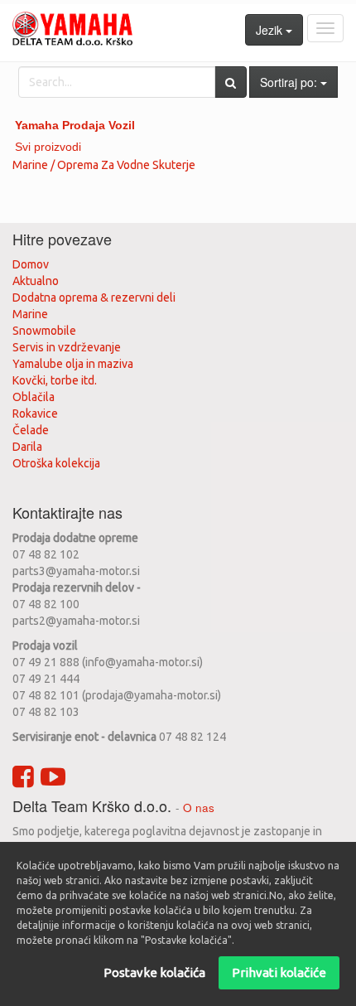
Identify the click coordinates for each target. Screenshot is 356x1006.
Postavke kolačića (154, 972)
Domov (30, 264)
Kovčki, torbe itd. (54, 380)
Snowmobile (44, 330)
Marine (30, 314)
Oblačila (33, 397)
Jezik (271, 30)
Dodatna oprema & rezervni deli (94, 297)
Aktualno (35, 281)
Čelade (30, 430)
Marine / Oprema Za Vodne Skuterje (103, 165)
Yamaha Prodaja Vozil (75, 125)
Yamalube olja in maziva (72, 363)
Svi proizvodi (48, 146)
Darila (27, 446)
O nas (198, 807)
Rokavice (35, 413)
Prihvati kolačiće (279, 972)
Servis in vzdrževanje (66, 347)
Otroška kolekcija (56, 463)
